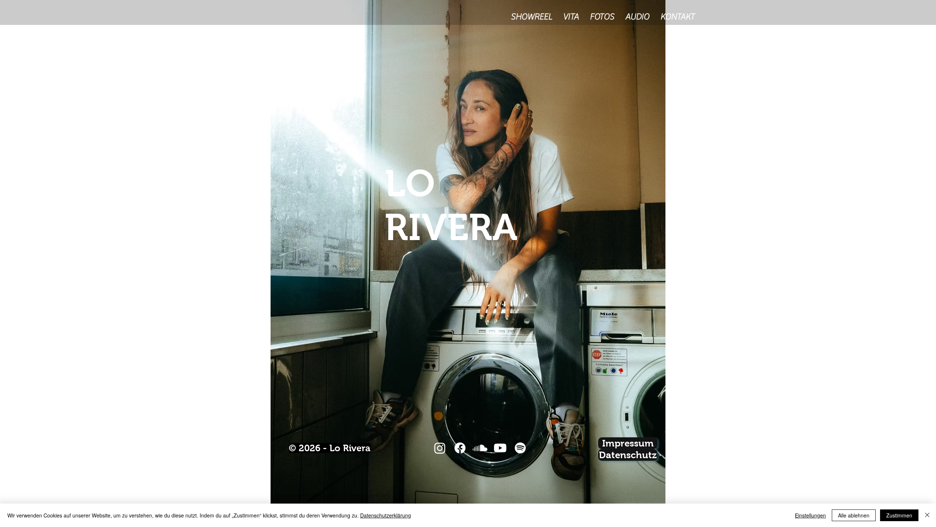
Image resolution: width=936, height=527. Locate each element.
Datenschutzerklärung (385, 515)
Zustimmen (899, 515)
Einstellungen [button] (810, 515)
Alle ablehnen (853, 515)
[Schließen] (927, 515)
